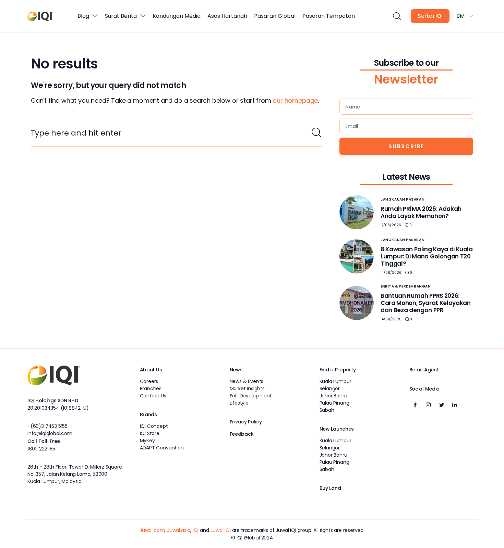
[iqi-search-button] (396, 16)
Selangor (330, 388)
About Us (151, 369)
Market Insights (247, 388)
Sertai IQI (430, 16)
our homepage (295, 100)
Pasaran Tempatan (328, 16)
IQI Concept (154, 426)
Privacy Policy (246, 421)
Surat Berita (121, 16)
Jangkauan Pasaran (402, 199)
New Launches (337, 428)
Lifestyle (239, 402)
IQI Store (149, 433)
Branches (151, 388)
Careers (149, 381)
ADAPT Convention (162, 447)
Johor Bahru (333, 395)
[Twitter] (441, 405)
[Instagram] (428, 405)
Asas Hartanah (227, 16)
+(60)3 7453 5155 (47, 426)
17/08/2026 (391, 225)
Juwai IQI (220, 530)
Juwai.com (152, 530)
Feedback (242, 434)
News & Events (247, 381)
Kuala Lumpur (335, 381)
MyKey (147, 440)
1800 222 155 (41, 448)
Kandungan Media (177, 16)
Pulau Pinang (334, 402)
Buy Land (330, 488)
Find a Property (338, 369)
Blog (83, 16)
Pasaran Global (275, 16)
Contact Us (153, 395)
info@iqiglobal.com (49, 433)
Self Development (251, 395)
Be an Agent (424, 369)
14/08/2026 (391, 272)
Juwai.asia (178, 530)
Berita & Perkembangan (406, 286)
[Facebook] (415, 405)
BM (460, 16)
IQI (196, 530)
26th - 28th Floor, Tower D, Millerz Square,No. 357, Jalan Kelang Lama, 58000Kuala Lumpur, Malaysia (75, 474)
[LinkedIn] (454, 405)
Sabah (327, 410)
